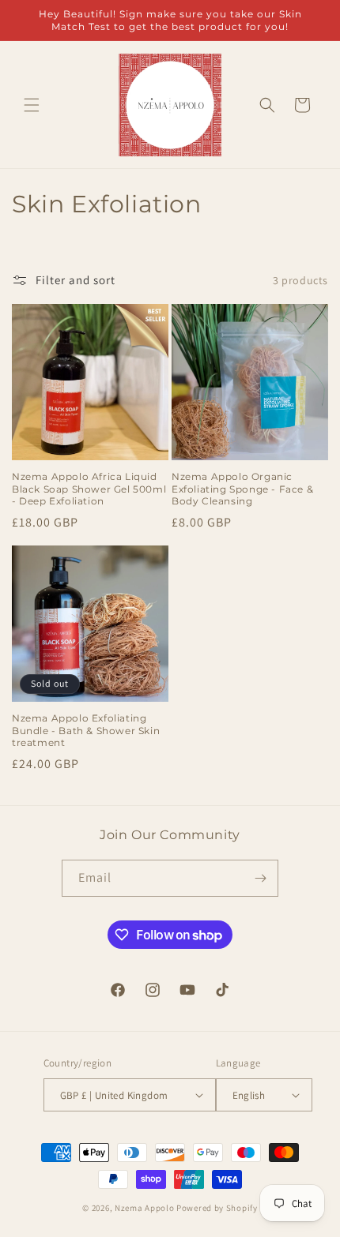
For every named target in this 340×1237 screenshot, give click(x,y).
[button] (31, 105)
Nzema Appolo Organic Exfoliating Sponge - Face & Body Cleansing (242, 488)
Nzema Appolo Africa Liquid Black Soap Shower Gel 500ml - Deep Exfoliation (89, 488)
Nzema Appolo (145, 1207)
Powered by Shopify (217, 1207)
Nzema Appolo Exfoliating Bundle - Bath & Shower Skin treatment (86, 730)
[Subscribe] (260, 878)
